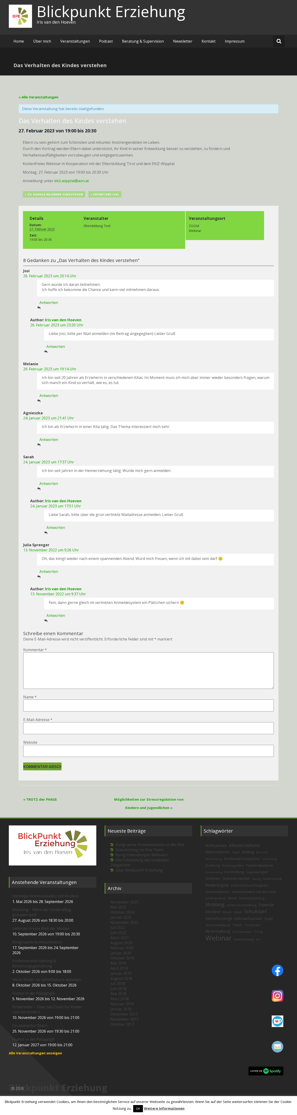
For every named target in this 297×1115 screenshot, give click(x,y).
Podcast (106, 41)
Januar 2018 (120, 1009)
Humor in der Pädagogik (33, 993)
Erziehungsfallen (233, 865)
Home (18, 41)
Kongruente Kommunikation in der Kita (150, 844)
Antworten (48, 302)
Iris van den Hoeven (63, 319)
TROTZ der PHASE (40, 799)
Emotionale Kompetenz (242, 858)
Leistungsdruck (215, 898)
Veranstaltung (217, 931)
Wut (258, 939)
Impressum (235, 41)
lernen (232, 898)
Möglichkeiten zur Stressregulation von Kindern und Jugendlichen (149, 803)
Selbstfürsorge (218, 918)
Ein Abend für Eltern (29, 1025)
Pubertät (266, 904)
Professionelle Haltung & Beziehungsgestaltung (34, 963)
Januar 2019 (120, 973)
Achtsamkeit (216, 845)
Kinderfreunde (272, 879)
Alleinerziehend (244, 845)
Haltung (256, 879)
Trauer (237, 925)
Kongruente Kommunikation (37, 942)
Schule (238, 912)
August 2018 (121, 978)
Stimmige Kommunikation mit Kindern (45, 896)
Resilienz (213, 911)
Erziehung (212, 865)
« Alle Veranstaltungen (38, 97)
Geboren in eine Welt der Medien (41, 928)
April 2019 (119, 968)
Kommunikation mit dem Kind (254, 892)
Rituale (227, 912)
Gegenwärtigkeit (257, 872)
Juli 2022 (117, 927)
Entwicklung (269, 859)
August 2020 (121, 942)
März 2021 (119, 937)
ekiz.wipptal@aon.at (71, 180)
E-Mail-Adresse (37, 719)
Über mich (42, 41)
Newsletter (182, 41)
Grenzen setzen (236, 878)
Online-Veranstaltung (241, 905)
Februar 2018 (122, 1003)
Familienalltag (213, 872)
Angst (236, 852)
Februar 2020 (122, 947)
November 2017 (124, 1019)
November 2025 (124, 902)
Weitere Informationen (164, 1108)
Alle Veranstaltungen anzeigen (35, 1053)
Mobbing (215, 904)
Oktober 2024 (122, 912)
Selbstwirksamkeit (248, 918)
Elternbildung (213, 859)
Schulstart (255, 911)
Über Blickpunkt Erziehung (139, 870)
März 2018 (119, 998)
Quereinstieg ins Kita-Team (139, 849)
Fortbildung (234, 871)
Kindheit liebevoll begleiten (250, 885)
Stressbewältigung (217, 925)
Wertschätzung (244, 939)
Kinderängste (217, 885)
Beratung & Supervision (143, 41)
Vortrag (258, 931)
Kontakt (209, 41)
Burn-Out (262, 852)
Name (30, 697)
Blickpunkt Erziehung (111, 11)
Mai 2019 (118, 963)
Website (30, 742)
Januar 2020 (120, 953)
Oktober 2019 (122, 958)
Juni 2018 (118, 988)
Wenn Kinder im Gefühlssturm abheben (46, 979)
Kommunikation (217, 892)
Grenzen (212, 878)
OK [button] (138, 1108)
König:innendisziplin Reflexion (142, 854)
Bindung (248, 852)
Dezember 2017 (124, 1014)
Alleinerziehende (217, 852)
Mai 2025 (118, 907)
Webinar (218, 938)
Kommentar (35, 649)
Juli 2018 (117, 983)
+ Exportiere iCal (104, 194)
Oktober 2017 (122, 1024)
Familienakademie (259, 865)
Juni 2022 (118, 932)
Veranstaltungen (75, 41)
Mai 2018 (118, 993)
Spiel (268, 918)
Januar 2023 (120, 917)
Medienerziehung (251, 898)
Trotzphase (253, 925)
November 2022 (124, 922)
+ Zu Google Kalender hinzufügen (54, 194)
